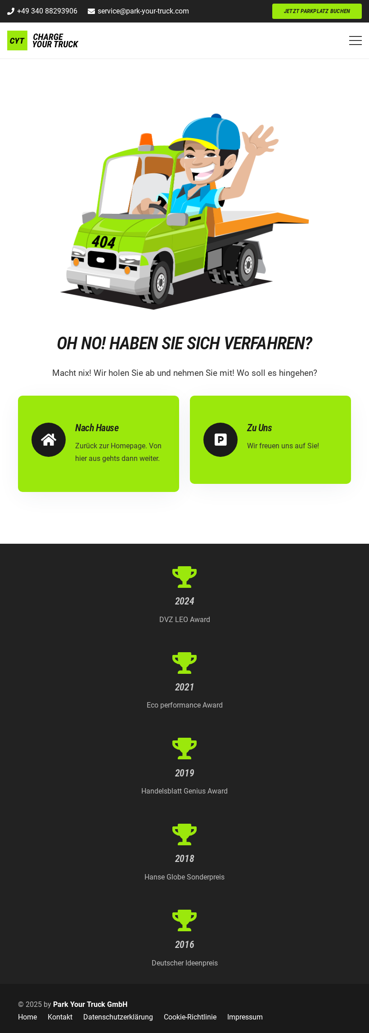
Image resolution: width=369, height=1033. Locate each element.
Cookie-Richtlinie (190, 1017)
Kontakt (60, 1017)
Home (27, 1017)
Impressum (245, 1017)
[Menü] (355, 40)
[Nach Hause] (53, 440)
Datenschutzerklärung (118, 1017)
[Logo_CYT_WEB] (43, 41)
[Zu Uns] (225, 440)
